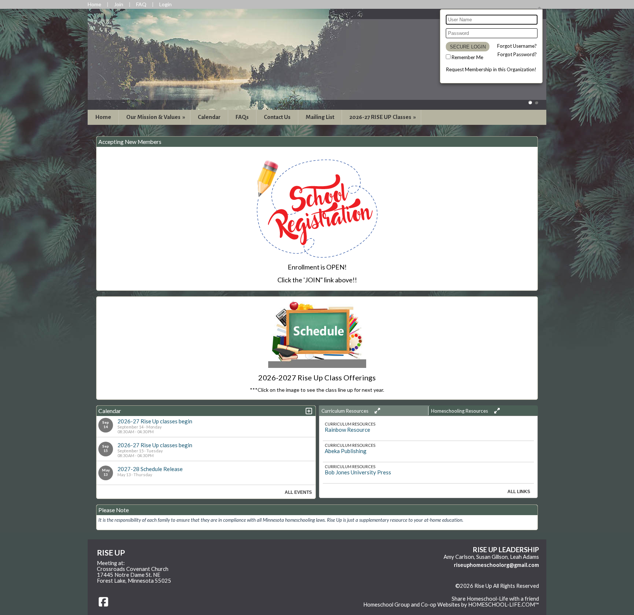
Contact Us (277, 117)
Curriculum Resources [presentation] (345, 411)
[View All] (376, 410)
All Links (518, 491)
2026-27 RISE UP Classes (383, 117)
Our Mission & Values (156, 117)
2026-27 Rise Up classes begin (154, 421)
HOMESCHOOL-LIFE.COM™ (503, 604)
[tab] (374, 410)
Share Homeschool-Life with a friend (495, 599)
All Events (298, 492)
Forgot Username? (517, 46)
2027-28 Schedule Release (150, 469)
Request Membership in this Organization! (491, 69)
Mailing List (320, 117)
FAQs (242, 117)
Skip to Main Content (513, 592)
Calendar (209, 117)
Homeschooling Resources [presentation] (460, 411)
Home (103, 117)
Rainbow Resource (347, 429)
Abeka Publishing (346, 451)
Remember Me (467, 57)
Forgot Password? (517, 54)
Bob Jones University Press (358, 472)
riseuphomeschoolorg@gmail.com (496, 565)
